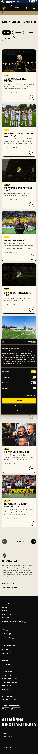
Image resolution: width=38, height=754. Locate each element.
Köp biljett (18, 8)
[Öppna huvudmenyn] (34, 7)
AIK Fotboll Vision (8, 646)
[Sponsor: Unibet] (33, 2)
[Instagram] (15, 699)
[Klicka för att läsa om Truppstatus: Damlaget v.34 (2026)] (31, 204)
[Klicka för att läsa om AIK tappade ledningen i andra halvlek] (31, 523)
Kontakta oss (7, 671)
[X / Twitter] (7, 699)
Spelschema (6, 614)
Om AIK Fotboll (7, 689)
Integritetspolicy (7, 736)
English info (6, 638)
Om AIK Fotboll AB (8, 583)
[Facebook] (3, 699)
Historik (5, 660)
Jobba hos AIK (7, 675)
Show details (28, 395)
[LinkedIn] (11, 699)
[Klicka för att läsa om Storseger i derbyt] (31, 416)
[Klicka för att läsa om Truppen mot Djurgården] (31, 468)
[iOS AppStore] (6, 708)
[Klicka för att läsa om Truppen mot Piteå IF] (31, 257)
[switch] (33, 377)
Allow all (19, 400)
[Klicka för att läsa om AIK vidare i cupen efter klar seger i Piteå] (31, 152)
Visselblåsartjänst (8, 740)
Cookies (4, 733)
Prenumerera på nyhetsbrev (12, 621)
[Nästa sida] (33, 541)
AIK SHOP (5, 634)
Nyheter (5, 610)
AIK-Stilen (5, 649)
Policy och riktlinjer (9, 682)
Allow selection (19, 405)
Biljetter (5, 603)
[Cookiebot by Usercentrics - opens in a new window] (28, 342)
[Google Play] (15, 708)
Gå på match (6, 618)
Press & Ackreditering (10, 678)
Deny (19, 411)
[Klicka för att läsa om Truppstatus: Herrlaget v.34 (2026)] (31, 309)
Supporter (6, 664)
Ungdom (5, 653)
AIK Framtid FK (7, 657)
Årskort (5, 607)
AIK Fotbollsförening (10, 587)
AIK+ (3, 629)
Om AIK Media (6, 685)
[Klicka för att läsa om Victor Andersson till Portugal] (31, 97)
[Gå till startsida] (4, 8)
